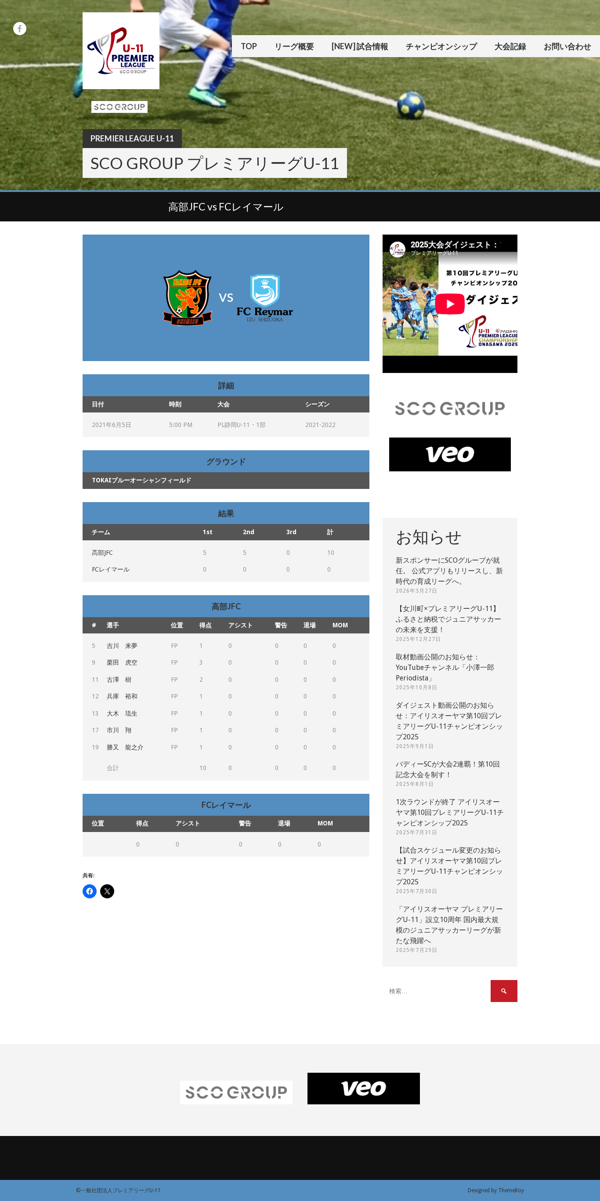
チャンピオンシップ (441, 46)
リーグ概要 (294, 46)
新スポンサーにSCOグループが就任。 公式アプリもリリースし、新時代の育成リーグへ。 (449, 571)
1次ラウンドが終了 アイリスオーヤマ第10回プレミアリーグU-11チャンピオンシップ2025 (450, 812)
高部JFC (102, 552)
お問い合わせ (567, 46)
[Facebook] (19, 28)
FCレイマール (111, 569)
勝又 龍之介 (125, 747)
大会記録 (510, 46)
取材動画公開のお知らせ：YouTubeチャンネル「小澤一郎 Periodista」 (445, 667)
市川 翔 (119, 730)
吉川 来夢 (122, 645)
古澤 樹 (119, 679)
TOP (249, 46)
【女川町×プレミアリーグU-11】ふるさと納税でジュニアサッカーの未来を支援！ (448, 619)
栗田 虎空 (122, 662)
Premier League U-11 (132, 138)
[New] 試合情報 (360, 46)
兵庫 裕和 (122, 696)
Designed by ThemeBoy (496, 1190)
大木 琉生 (122, 713)
